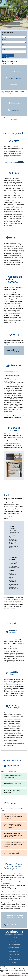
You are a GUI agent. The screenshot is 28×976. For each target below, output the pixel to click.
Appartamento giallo (14, 954)
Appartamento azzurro (14, 959)
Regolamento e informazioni (9, 62)
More (22, 975)
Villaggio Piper (14, 941)
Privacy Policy (8, 966)
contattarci (12, 299)
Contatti (14, 962)
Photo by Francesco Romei (13, 973)
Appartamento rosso (14, 951)
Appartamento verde (14, 957)
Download (20, 162)
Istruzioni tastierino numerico (11, 162)
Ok (25, 975)
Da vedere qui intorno (14, 944)
